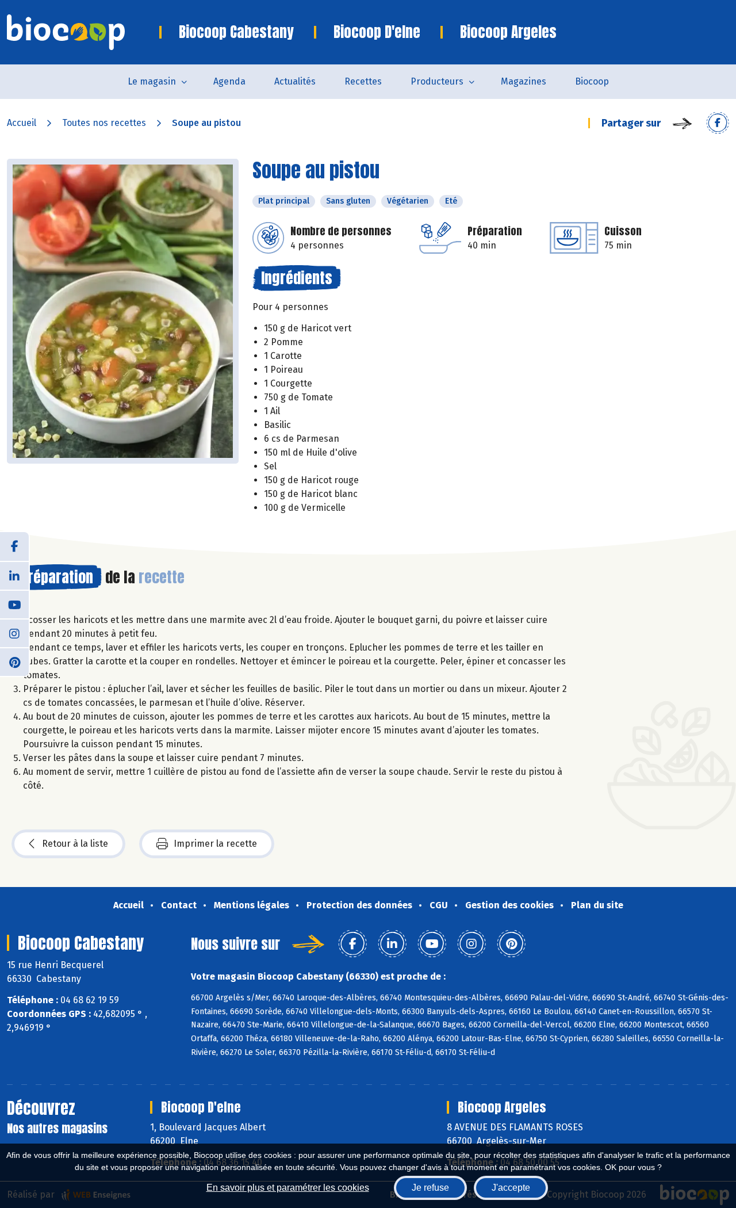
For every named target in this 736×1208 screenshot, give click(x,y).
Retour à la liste (75, 843)
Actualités (295, 81)
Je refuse (430, 1187)
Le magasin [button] (152, 81)
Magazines (523, 81)
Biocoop (592, 81)
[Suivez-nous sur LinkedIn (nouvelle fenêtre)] (14, 575)
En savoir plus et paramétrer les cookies (287, 1187)
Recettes (363, 81)
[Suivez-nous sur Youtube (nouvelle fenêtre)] (14, 604)
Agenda (229, 81)
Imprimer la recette (215, 843)
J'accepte (511, 1187)
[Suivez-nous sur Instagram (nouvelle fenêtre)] (14, 632)
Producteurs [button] (437, 81)
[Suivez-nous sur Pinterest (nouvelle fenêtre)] (14, 661)
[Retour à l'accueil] (83, 32)
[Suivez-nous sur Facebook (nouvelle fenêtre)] (14, 546)
